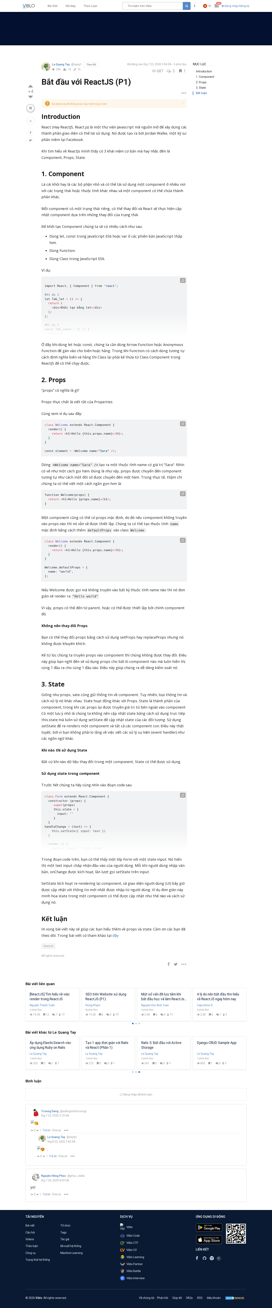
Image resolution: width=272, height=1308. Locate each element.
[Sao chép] (183, 280)
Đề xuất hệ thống (70, 1246)
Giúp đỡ (177, 1297)
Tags (63, 1232)
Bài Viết (53, 6)
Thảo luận (31, 1246)
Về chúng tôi (146, 1297)
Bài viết (29, 1225)
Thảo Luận (90, 6)
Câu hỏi (30, 1232)
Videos (29, 1239)
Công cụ (30, 1253)
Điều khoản (214, 1297)
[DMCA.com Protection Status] (235, 1297)
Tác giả (64, 1239)
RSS (200, 1297)
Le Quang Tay (61, 64)
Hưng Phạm (92, 1005)
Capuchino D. (205, 1005)
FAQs (189, 1297)
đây (115, 935)
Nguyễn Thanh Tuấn (42, 1005)
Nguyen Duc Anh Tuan (155, 1005)
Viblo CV (131, 1250)
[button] (207, 6)
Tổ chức (65, 1225)
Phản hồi (162, 1297)
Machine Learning (71, 1253)
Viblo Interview (135, 1278)
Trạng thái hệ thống (37, 1259)
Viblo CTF (132, 1242)
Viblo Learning (135, 1257)
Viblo (129, 1227)
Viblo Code (133, 1235)
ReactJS (48, 946)
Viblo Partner (134, 1264)
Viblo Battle (133, 1271)
